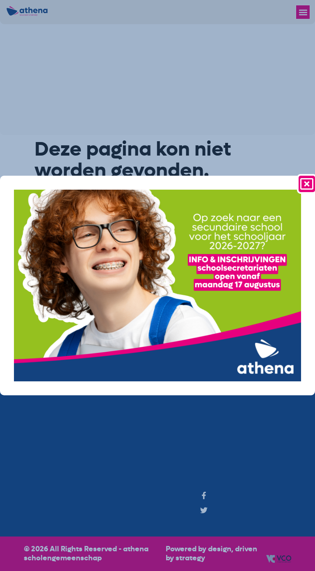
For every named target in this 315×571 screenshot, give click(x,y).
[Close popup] (307, 184)
